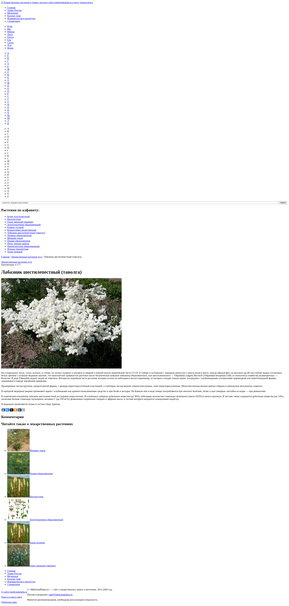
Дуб (9, 45)
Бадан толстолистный (18, 216)
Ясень (10, 48)
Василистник (14, 219)
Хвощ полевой (14, 251)
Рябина (10, 31)
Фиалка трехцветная (17, 249)
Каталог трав (14, 15)
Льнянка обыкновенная (19, 235)
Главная (11, 7)
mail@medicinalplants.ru (60, 594)
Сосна (10, 42)
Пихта (10, 37)
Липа (10, 34)
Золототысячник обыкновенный (24, 224)
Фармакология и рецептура (21, 18)
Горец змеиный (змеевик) (20, 222)
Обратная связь (9, 602)
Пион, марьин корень (18, 243)
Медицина (12, 13)
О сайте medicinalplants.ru (14, 592)
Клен (9, 26)
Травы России (14, 10)
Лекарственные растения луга (26, 257)
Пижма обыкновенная (18, 241)
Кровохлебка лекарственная (21, 230)
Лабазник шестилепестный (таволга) (26, 232)
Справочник (13, 21)
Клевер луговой (15, 227)
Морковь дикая (15, 238)
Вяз (9, 29)
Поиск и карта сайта (11, 597)
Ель (9, 40)
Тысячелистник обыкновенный (23, 246)
